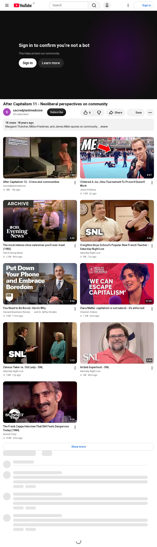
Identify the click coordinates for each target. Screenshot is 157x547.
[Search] (94, 5)
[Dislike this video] (99, 112)
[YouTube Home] (22, 5)
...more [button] (103, 126)
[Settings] (128, 5)
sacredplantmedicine (28, 110)
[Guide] (7, 5)
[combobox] (69, 5)
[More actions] (150, 112)
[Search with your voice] (107, 5)
